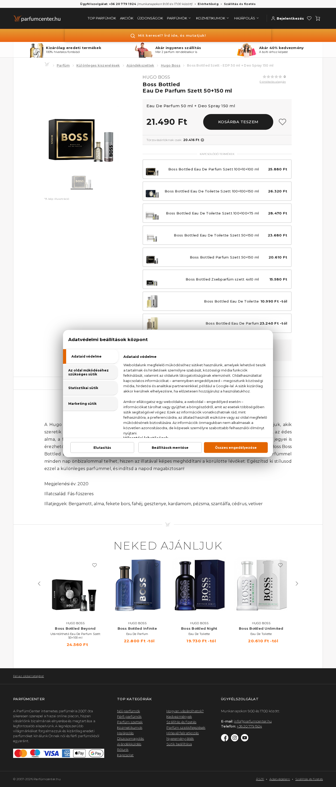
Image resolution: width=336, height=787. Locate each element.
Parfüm (63, 65)
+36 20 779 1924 (249, 726)
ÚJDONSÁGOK (150, 18)
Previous (39, 583)
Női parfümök (128, 711)
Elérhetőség (208, 4)
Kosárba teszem (238, 121)
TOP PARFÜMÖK (102, 18)
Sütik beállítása (179, 744)
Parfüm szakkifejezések (186, 727)
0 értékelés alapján (273, 81)
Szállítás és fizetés (240, 4)
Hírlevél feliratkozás (182, 733)
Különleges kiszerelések (98, 65)
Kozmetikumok (129, 727)
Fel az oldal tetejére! (28, 676)
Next (297, 583)
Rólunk (123, 749)
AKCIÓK (126, 18)
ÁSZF (260, 779)
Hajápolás (125, 733)
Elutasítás (102, 448)
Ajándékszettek (140, 65)
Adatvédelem (279, 779)
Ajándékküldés (129, 744)
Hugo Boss (170, 65)
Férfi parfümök (129, 716)
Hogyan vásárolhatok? (185, 711)
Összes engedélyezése (236, 448)
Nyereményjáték (180, 738)
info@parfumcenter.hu (253, 721)
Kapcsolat (125, 755)
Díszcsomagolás (130, 738)
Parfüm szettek (130, 722)
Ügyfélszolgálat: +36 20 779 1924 (108, 4)
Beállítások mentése (170, 448)
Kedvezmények (179, 716)
